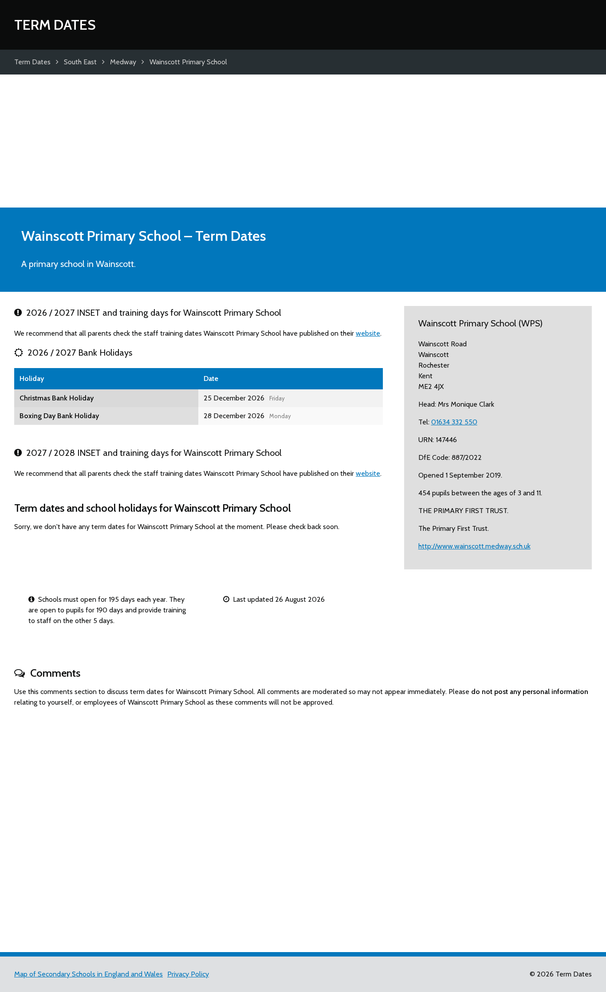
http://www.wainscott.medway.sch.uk (474, 546)
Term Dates (55, 24)
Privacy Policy (188, 974)
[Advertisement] (303, 141)
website (368, 333)
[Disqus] (303, 826)
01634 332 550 (454, 422)
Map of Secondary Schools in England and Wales (88, 974)
